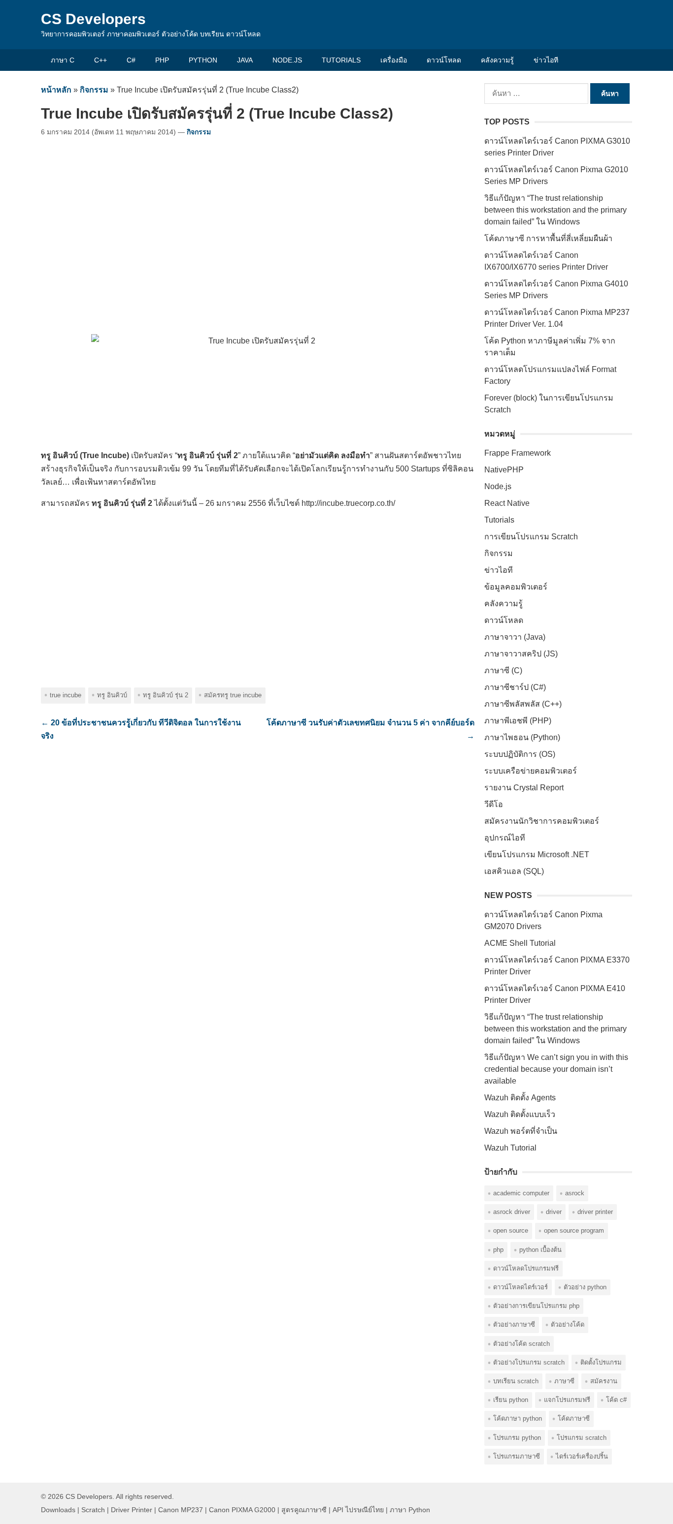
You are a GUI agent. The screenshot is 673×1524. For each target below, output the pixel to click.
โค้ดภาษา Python (517, 1418)
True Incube (65, 695)
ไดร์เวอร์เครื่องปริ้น (582, 1456)
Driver (554, 1211)
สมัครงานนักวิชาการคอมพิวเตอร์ (541, 821)
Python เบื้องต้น (540, 1249)
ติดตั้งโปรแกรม (601, 1362)
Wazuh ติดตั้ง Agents (520, 1097)
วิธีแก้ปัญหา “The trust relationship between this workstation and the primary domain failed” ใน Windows (555, 210)
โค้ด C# (616, 1399)
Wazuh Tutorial (510, 1148)
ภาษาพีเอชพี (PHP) (517, 720)
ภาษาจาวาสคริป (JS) (521, 654)
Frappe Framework (517, 453)
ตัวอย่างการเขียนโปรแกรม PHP (536, 1305)
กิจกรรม (94, 90)
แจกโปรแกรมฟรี (567, 1399)
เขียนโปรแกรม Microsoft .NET (536, 854)
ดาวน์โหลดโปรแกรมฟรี (526, 1268)
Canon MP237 (180, 1510)
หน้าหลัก (56, 90)
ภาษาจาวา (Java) (514, 637)
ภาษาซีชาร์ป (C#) (515, 687)
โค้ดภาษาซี (574, 1418)
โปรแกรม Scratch (581, 1437)
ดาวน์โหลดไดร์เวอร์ (520, 1287)
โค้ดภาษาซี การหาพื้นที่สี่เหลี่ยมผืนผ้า (548, 238)
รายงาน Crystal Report (524, 787)
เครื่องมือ (393, 60)
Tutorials (341, 60)
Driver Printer (595, 1211)
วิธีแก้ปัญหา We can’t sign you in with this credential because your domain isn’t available (556, 1069)
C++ (100, 60)
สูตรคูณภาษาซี (304, 1510)
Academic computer (521, 1193)
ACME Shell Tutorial (520, 943)
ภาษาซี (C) (503, 670)
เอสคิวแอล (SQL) (514, 871)
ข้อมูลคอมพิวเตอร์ (515, 587)
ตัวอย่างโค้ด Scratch (521, 1343)
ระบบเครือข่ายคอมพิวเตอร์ (530, 771)
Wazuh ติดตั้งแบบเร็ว (519, 1114)
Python (203, 60)
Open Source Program (574, 1230)
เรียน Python (510, 1399)
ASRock (574, 1193)
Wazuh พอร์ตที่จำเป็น (520, 1131)
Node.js (287, 60)
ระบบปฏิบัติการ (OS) (519, 754)
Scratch (93, 1510)
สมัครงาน (603, 1381)
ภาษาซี (564, 1381)
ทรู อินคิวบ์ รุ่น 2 (165, 695)
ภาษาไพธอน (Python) (522, 737)
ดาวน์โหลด (444, 60)
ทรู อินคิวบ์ (112, 695)
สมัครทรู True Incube (233, 695)
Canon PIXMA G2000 (242, 1510)
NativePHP (504, 470)
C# (131, 60)
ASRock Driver (511, 1211)
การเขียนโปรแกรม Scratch (531, 536)
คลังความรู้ (497, 60)
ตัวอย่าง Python (585, 1287)
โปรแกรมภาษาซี (516, 1456)
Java (245, 60)
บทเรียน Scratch (515, 1381)
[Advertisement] (257, 231)
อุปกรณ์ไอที (504, 838)
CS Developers (93, 19)
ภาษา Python (410, 1510)
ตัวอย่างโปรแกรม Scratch (529, 1362)
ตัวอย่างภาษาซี (514, 1324)
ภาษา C (62, 60)
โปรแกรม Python (517, 1437)
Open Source (510, 1230)
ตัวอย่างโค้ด (567, 1324)
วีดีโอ (493, 804)
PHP (162, 60)
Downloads (58, 1510)
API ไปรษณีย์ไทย (358, 1510)
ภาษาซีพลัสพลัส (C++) (523, 704)
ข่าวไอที (546, 60)
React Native (507, 503)
